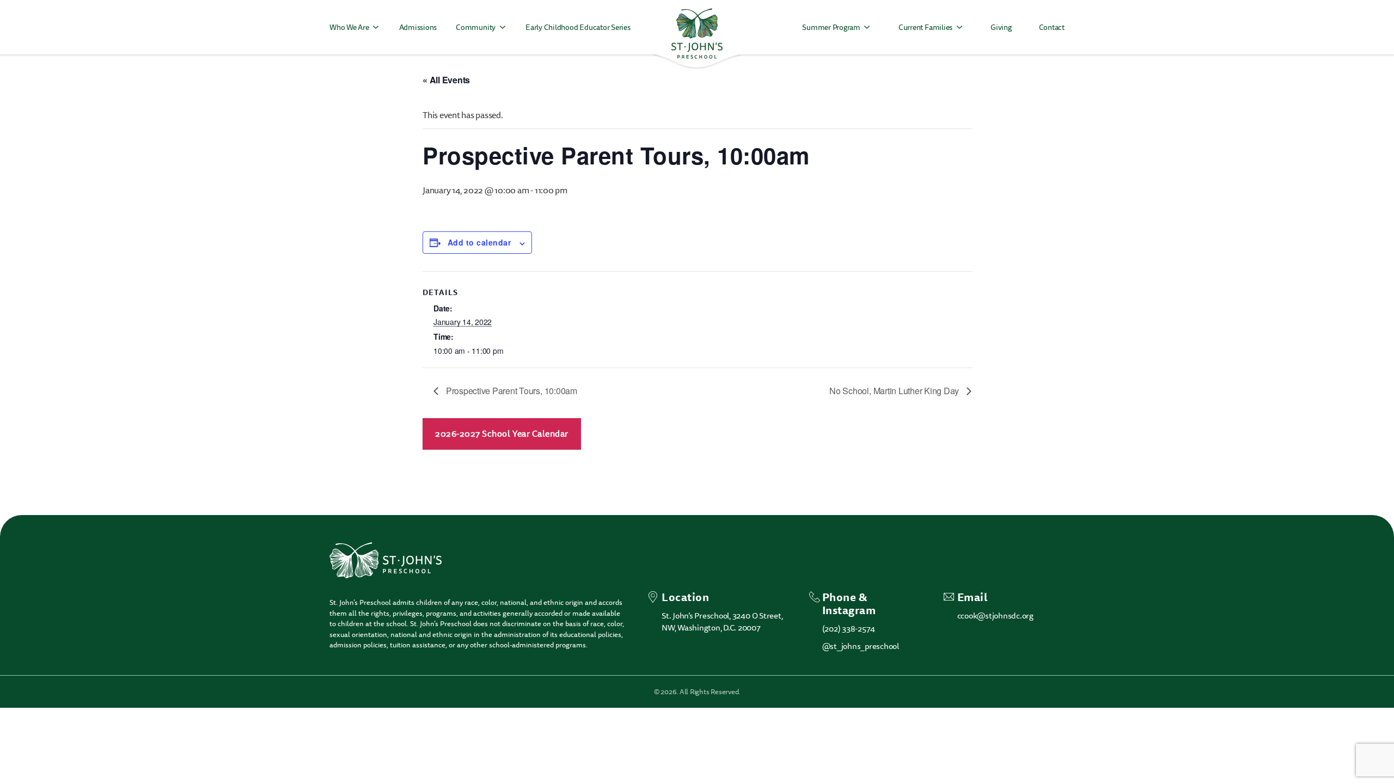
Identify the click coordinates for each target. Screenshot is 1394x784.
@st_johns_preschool (860, 646)
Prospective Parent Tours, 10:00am (510, 390)
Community (476, 27)
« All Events (446, 80)
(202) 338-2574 (849, 629)
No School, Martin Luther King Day (895, 390)
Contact (1052, 27)
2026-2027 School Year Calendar (501, 433)
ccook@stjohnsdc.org (995, 616)
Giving (1001, 27)
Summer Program (831, 27)
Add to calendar (479, 242)
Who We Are (349, 27)
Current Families (925, 27)
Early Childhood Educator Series (578, 27)
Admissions (418, 27)
